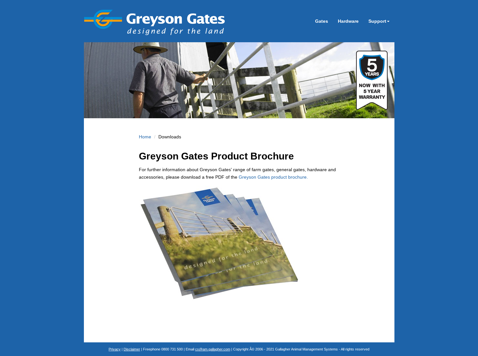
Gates (321, 21)
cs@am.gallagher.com (212, 349)
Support (377, 21)
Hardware (348, 21)
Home (145, 136)
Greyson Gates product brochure (273, 177)
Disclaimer (132, 349)
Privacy (115, 349)
